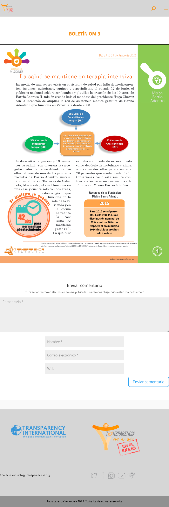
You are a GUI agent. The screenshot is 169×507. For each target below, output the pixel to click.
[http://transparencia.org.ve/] (122, 259)
